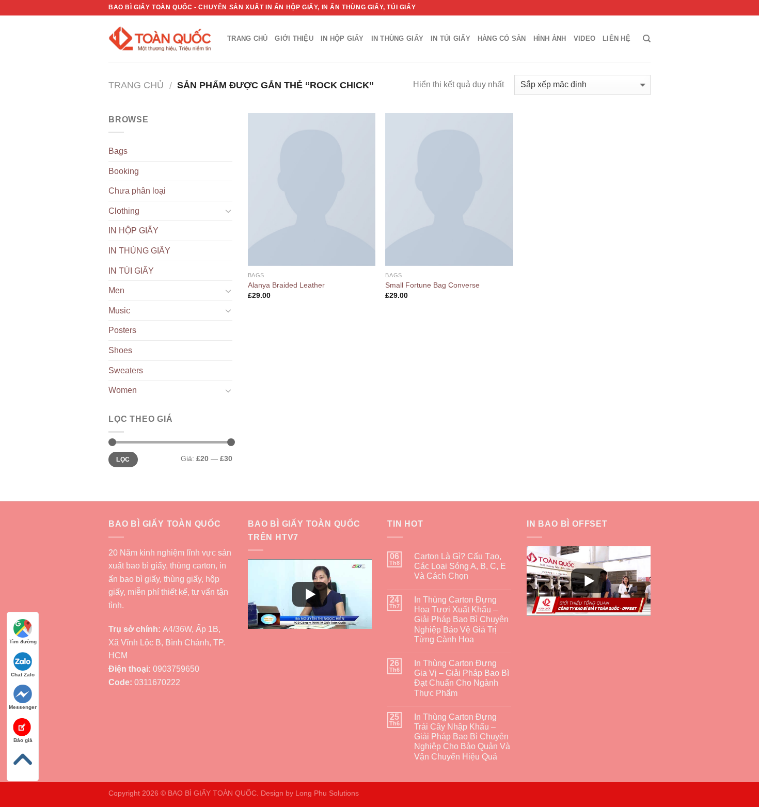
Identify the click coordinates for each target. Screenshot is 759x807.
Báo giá (23, 740)
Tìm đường (23, 641)
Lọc (123, 459)
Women (122, 390)
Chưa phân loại (137, 190)
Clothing (123, 211)
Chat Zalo (23, 674)
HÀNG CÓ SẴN (502, 38)
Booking (123, 171)
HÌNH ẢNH (549, 38)
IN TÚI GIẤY (450, 38)
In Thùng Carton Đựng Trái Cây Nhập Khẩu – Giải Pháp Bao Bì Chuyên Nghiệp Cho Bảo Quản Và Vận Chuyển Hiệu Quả (462, 737)
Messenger (23, 707)
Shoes (120, 350)
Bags (118, 151)
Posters (122, 330)
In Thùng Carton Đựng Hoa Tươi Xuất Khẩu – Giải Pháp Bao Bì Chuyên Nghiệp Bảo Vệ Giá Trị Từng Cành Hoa (461, 619)
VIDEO (584, 38)
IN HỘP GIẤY (342, 38)
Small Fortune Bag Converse (432, 285)
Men (116, 290)
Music (119, 310)
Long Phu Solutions (327, 793)
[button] (310, 594)
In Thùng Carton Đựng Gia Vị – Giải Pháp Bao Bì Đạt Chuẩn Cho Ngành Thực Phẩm (461, 678)
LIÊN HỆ (616, 38)
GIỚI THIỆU (294, 38)
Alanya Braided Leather (286, 285)
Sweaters (125, 370)
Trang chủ (136, 85)
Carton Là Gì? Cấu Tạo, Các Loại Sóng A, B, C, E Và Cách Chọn (460, 566)
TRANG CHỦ (247, 38)
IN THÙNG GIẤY (397, 38)
